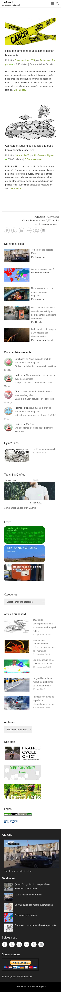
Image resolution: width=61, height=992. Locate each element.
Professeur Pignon (44, 155)
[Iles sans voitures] (24, 561)
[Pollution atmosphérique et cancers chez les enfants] (30, 31)
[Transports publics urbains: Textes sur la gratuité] (24, 580)
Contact (43, 230)
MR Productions (25, 976)
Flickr (29, 230)
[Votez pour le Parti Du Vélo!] (22, 798)
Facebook (7, 230)
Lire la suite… (20, 90)
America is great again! (26, 915)
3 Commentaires (34, 159)
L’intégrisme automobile (44, 449)
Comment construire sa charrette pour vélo (35, 925)
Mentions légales (38, 987)
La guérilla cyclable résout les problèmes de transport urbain (43, 682)
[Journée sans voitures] (22, 779)
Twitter (14, 230)
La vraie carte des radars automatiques (34, 905)
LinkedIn (21, 230)
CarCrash (30, 424)
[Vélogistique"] (24, 543)
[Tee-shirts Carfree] (29, 504)
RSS (36, 230)
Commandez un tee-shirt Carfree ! (20, 508)
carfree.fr (7, 2)
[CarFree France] (11, 814)
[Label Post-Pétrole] (11, 822)
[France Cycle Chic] (22, 759)
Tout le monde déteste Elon (28, 894)
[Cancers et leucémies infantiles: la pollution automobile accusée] (30, 122)
